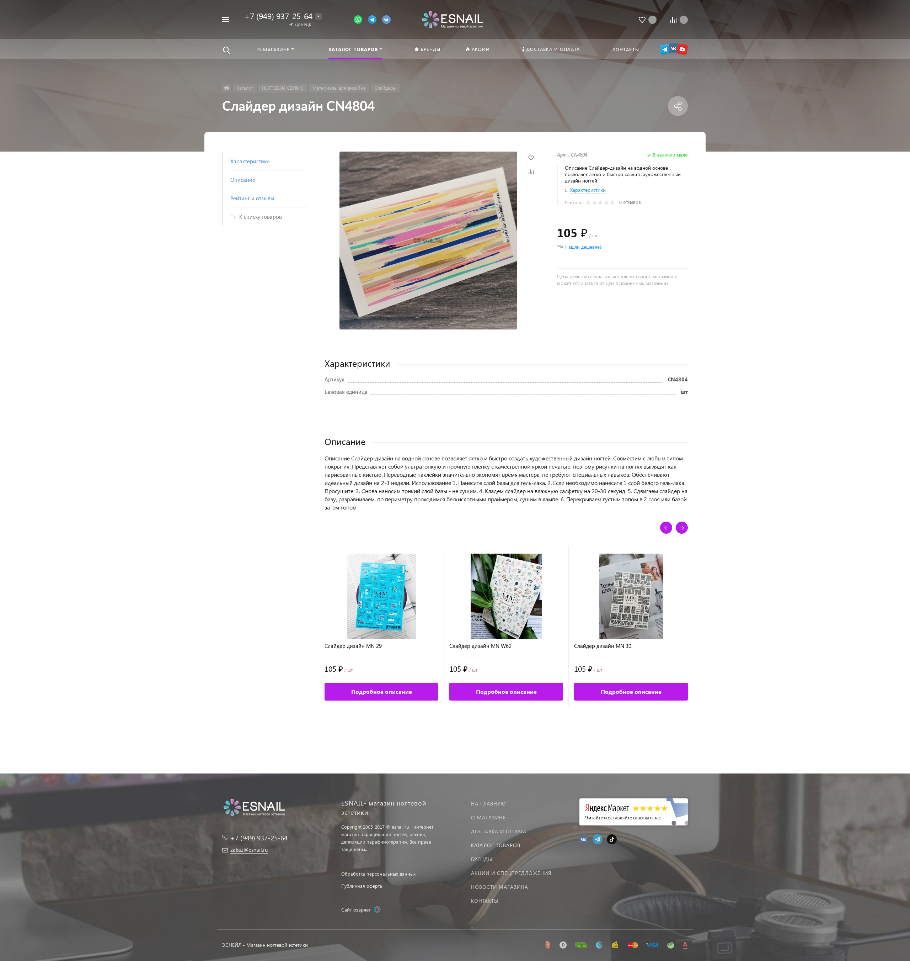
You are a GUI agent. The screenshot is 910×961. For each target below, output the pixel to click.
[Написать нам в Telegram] (375, 19)
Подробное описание (381, 691)
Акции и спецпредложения (511, 873)
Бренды (481, 859)
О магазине (488, 817)
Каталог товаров (495, 845)
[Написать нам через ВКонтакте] (386, 19)
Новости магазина (499, 886)
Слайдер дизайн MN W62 (480, 646)
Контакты (484, 900)
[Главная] (226, 88)
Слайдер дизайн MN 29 (353, 646)
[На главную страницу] (452, 18)
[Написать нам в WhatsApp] (361, 19)
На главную (488, 803)
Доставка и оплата (498, 831)
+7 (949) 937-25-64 (278, 15)
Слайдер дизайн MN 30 (602, 646)
